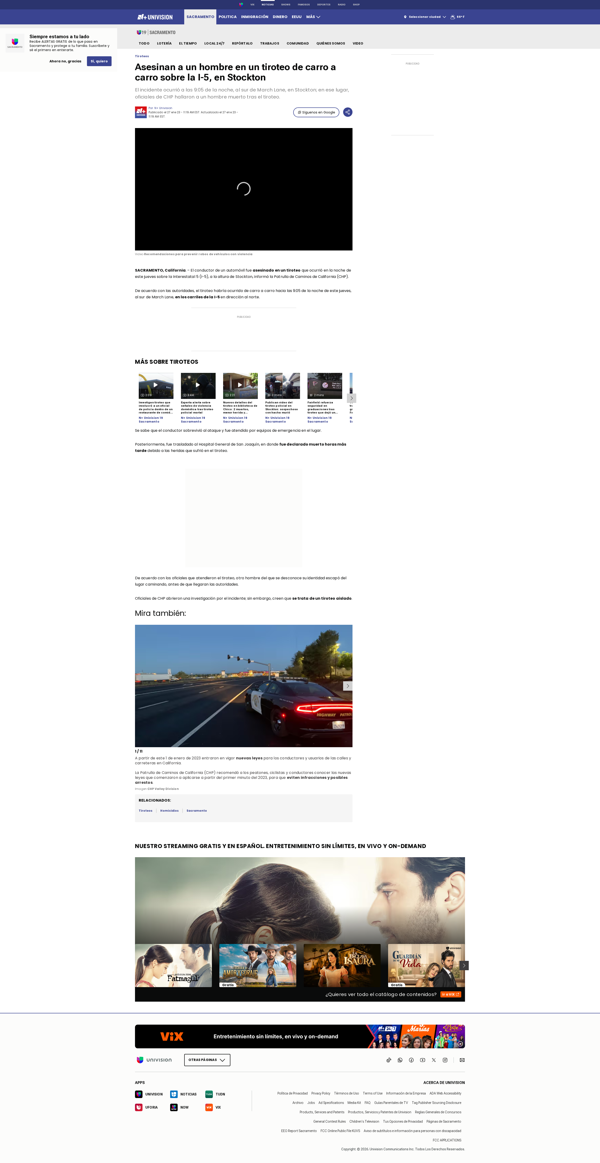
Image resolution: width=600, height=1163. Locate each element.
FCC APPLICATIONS (447, 1140)
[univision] (154, 16)
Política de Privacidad (293, 1093)
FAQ (368, 1103)
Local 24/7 (214, 43)
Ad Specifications (331, 1103)
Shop (356, 4)
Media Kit (354, 1103)
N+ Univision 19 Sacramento (151, 419)
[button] (243, 188)
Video (358, 43)
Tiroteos (142, 56)
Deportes (323, 4)
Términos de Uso (346, 1093)
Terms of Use (372, 1093)
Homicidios (169, 811)
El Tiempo (188, 43)
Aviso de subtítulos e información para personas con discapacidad (412, 1131)
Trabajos (269, 43)
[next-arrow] (351, 398)
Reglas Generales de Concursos (438, 1112)
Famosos (304, 4)
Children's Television (364, 1121)
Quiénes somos (330, 43)
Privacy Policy (320, 1093)
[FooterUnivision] (154, 1060)
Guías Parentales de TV (391, 1103)
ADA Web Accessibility (445, 1093)
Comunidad (298, 43)
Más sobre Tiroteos (167, 362)
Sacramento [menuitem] (200, 16)
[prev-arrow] (136, 686)
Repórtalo (242, 43)
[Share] (347, 112)
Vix (252, 4)
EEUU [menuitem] (297, 16)
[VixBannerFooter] (300, 1036)
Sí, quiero (99, 61)
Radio (341, 4)
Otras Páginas (202, 1059)
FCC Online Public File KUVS (340, 1131)
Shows (285, 4)
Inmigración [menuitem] (254, 16)
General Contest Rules (329, 1121)
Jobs (311, 1103)
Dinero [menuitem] (280, 16)
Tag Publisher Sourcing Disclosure (436, 1103)
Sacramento (197, 811)
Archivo (298, 1103)
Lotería (164, 43)
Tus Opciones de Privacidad (403, 1121)
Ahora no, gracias (65, 61)
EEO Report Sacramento (299, 1131)
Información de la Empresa (406, 1093)
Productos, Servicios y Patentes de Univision (379, 1112)
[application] (243, 189)
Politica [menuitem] (228, 16)
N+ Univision (163, 108)
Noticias (268, 4)
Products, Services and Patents (322, 1112)
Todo (144, 43)
